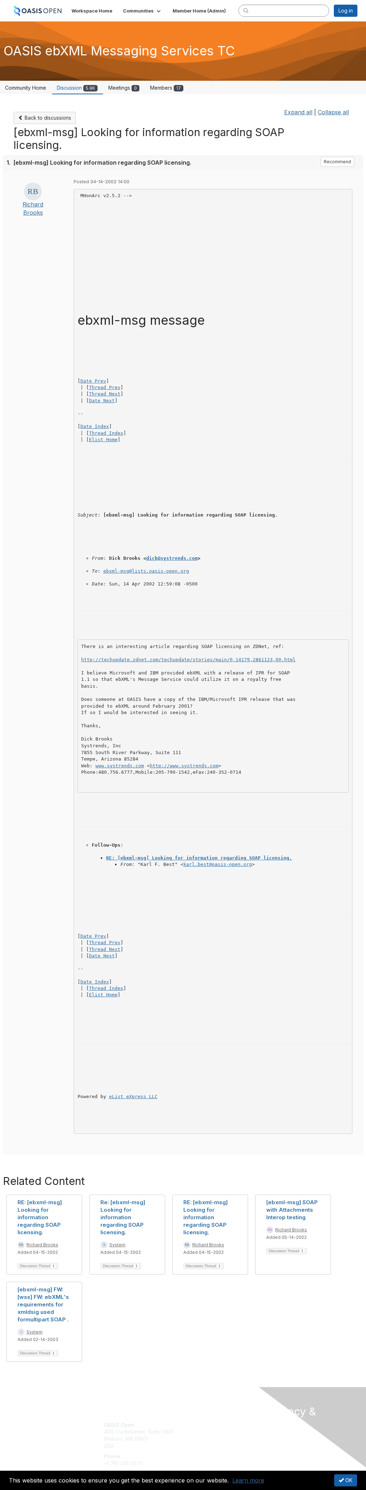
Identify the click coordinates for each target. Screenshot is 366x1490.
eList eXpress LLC (133, 1096)
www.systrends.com (119, 765)
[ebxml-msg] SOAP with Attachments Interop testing (292, 1210)
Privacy (277, 1444)
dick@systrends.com (172, 558)
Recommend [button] (337, 161)
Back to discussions (47, 118)
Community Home (25, 88)
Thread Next (104, 394)
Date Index (94, 426)
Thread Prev (104, 387)
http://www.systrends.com (184, 765)
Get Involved (201, 1425)
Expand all (298, 112)
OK (348, 1480)
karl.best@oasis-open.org (217, 864)
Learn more (248, 1480)
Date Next (102, 400)
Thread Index (106, 433)
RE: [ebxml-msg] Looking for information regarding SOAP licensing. (199, 858)
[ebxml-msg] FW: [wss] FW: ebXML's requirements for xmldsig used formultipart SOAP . (43, 1304)
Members (165, 88)
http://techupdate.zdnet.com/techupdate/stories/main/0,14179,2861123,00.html (188, 659)
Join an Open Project (211, 1435)
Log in (345, 11)
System (117, 1244)
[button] (142, 10)
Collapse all (333, 112)
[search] (245, 10)
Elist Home (103, 439)
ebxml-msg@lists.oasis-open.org (146, 571)
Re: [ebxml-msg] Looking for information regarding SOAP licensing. (122, 1217)
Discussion (76, 88)
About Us (279, 1438)
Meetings (122, 88)
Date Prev (93, 381)
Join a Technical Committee (218, 1446)
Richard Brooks (42, 1244)
